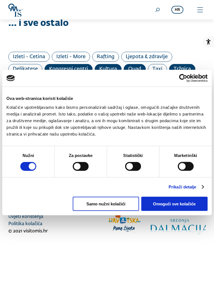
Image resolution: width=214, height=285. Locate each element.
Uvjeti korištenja (25, 217)
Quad (134, 69)
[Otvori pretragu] (157, 9)
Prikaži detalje (182, 187)
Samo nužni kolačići (105, 203)
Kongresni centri (68, 69)
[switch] (81, 166)
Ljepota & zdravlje (147, 56)
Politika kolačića (25, 224)
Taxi (157, 69)
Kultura (108, 69)
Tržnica (182, 69)
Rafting (106, 56)
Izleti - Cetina (29, 56)
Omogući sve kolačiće (174, 203)
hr (177, 10)
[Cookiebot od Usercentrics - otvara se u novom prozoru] (183, 78)
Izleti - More (71, 56)
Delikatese (25, 69)
